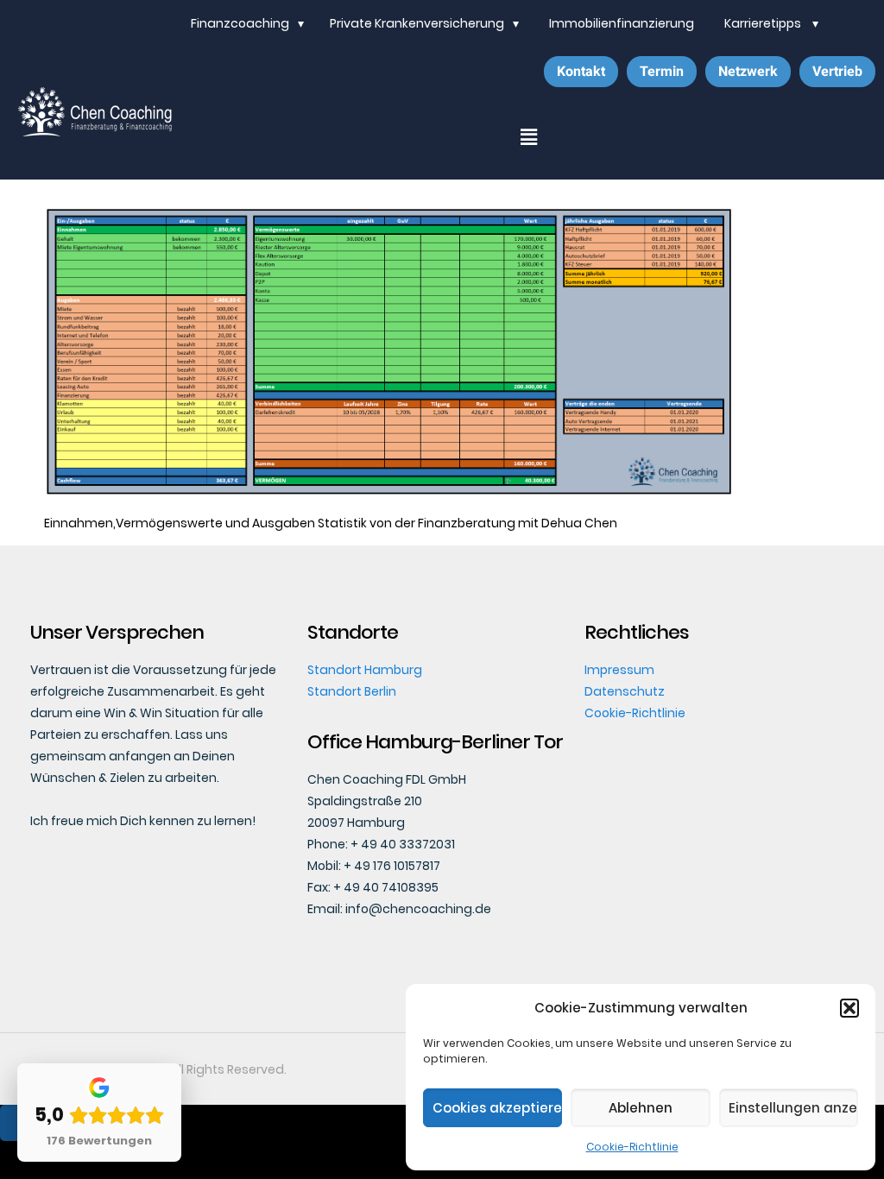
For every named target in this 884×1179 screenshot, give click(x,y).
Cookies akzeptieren (497, 1108)
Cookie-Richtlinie (632, 1146)
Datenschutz (624, 691)
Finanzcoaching (240, 23)
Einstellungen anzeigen (793, 1108)
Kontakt (581, 71)
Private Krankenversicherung (417, 23)
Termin (662, 71)
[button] (849, 1008)
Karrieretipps (764, 23)
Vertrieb (837, 71)
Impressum (619, 669)
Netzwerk (748, 71)
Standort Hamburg (364, 669)
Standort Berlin (351, 691)
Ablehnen (640, 1108)
